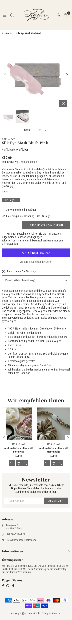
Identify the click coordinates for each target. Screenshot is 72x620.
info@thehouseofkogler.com (21, 539)
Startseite (7, 33)
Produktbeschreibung (20, 280)
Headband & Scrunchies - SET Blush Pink (18, 450)
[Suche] (12, 15)
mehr (5, 191)
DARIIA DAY (8, 139)
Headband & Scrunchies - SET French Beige (53, 450)
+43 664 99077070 (16, 534)
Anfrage (45, 216)
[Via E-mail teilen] (45, 130)
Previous (5, 75)
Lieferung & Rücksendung (20, 216)
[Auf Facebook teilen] (34, 130)
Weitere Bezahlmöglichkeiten (36, 261)
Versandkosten (28, 161)
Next (67, 75)
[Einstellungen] (58, 15)
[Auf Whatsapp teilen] (39, 130)
